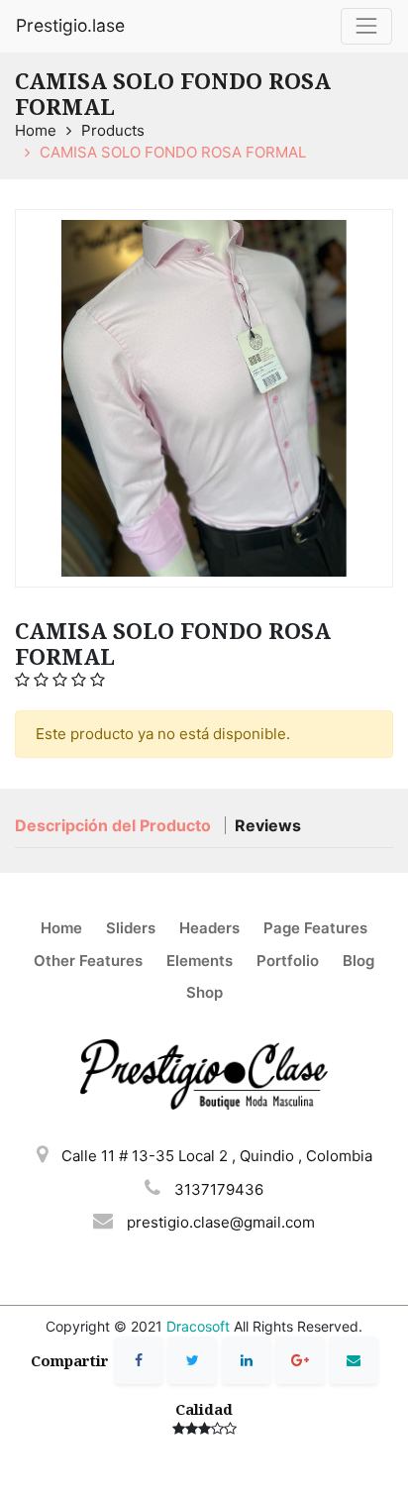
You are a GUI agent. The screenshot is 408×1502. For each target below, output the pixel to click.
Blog (358, 960)
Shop (204, 992)
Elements (199, 960)
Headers (209, 927)
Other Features (88, 960)
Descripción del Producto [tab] (115, 825)
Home (35, 130)
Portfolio (287, 960)
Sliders (130, 927)
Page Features (315, 927)
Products (113, 130)
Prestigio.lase (70, 25)
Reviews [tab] (268, 825)
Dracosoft (198, 1326)
